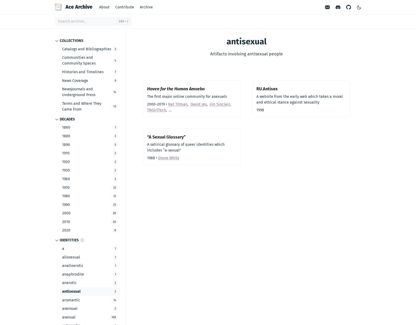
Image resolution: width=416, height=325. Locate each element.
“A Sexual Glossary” (166, 137)
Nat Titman (178, 104)
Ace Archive (78, 7)
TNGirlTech (156, 110)
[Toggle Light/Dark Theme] (359, 7)
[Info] (82, 240)
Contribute (124, 7)
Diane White (168, 158)
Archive (146, 7)
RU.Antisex (267, 89)
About (104, 7)
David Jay (198, 104)
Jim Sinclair (220, 104)
